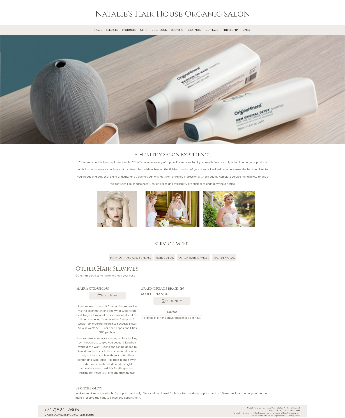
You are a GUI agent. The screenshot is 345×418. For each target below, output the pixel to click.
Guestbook (159, 30)
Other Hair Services (193, 258)
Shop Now (194, 30)
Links (246, 30)
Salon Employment (276, 415)
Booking (177, 30)
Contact (212, 30)
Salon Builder (257, 415)
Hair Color (165, 258)
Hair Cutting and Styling (130, 258)
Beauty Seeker (294, 415)
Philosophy (231, 30)
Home (98, 30)
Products (129, 30)
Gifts (143, 30)
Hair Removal (224, 258)
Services (112, 30)
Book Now (109, 296)
